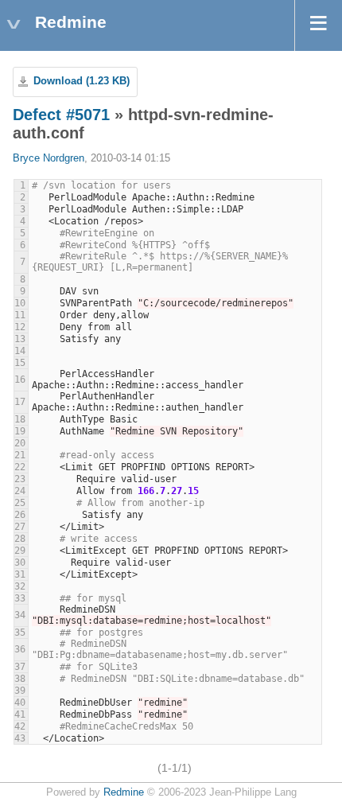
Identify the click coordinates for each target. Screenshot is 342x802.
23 (19, 479)
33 (19, 598)
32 (19, 586)
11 (19, 315)
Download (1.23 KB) (81, 81)
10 (19, 303)
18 (19, 419)
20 (19, 443)
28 (19, 538)
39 (19, 690)
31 (19, 574)
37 (19, 666)
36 (19, 649)
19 (19, 431)
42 (19, 726)
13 (19, 339)
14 (19, 350)
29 (19, 550)
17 (19, 401)
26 (19, 514)
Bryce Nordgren (48, 158)
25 (19, 502)
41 (19, 714)
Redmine (123, 792)
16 (19, 379)
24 (19, 490)
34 (19, 615)
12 (19, 327)
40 (19, 702)
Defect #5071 (61, 114)
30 (19, 562)
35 (19, 632)
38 (19, 678)
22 (19, 467)
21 (19, 455)
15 (19, 362)
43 (19, 738)
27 (19, 526)
